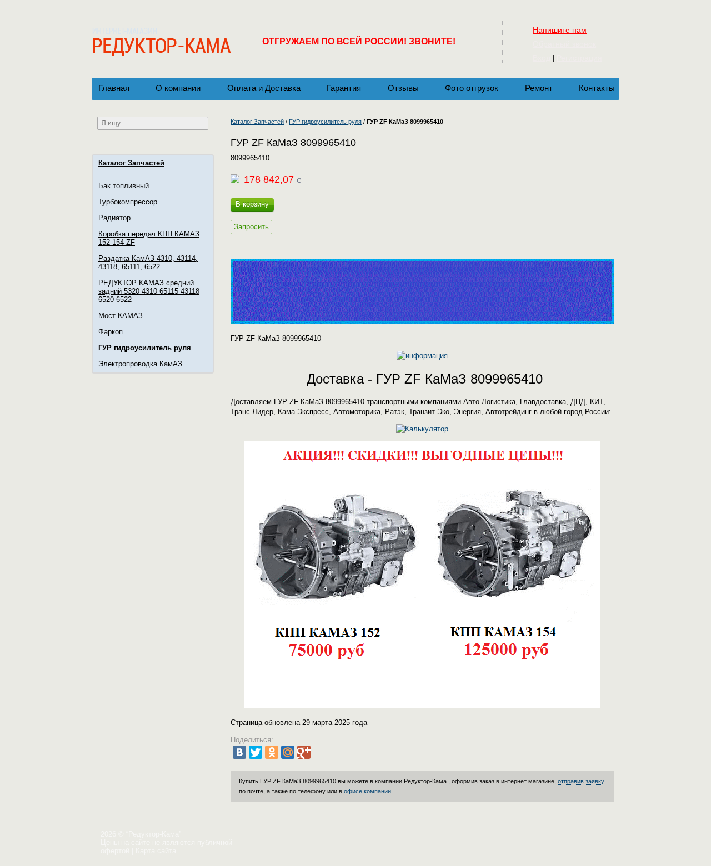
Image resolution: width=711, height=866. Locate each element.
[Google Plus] (304, 752)
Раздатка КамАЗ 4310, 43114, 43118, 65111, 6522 (148, 262)
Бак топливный (123, 186)
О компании (178, 88)
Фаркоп (110, 332)
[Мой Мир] (287, 752)
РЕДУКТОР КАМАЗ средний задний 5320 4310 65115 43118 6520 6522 (148, 291)
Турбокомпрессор (127, 202)
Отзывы (403, 88)
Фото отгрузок (471, 88)
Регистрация (579, 57)
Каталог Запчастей (131, 163)
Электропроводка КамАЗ (140, 364)
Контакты (597, 88)
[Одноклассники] (271, 752)
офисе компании (367, 791)
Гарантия (344, 88)
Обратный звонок (564, 43)
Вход (541, 57)
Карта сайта (157, 851)
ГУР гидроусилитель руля (144, 348)
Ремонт (539, 88)
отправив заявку (581, 781)
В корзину (252, 204)
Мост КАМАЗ (120, 315)
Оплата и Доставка (264, 88)
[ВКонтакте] (239, 752)
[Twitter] (255, 752)
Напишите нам (560, 30)
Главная (113, 88)
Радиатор (114, 218)
